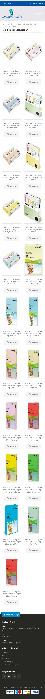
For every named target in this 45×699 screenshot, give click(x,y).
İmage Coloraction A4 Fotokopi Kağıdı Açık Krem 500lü (11, 73)
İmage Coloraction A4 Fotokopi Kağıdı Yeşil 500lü (33, 229)
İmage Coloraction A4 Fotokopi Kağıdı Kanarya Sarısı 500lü (11, 229)
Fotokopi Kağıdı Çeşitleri (27, 24)
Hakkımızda (6, 658)
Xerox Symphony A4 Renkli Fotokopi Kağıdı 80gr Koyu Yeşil (33, 489)
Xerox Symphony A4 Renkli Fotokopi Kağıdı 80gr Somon (12, 385)
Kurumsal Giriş (36, 3)
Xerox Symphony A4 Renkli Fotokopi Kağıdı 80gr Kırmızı (33, 437)
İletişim (4, 655)
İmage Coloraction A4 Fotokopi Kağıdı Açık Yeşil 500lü (33, 125)
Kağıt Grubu (11, 24)
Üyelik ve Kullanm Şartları (11, 665)
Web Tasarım (38, 687)
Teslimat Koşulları (8, 662)
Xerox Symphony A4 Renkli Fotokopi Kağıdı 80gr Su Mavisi (33, 333)
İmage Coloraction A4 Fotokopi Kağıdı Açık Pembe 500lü (33, 73)
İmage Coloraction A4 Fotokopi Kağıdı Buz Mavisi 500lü (11, 125)
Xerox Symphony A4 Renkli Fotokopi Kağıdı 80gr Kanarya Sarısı (12, 489)
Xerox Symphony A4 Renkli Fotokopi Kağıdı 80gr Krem (33, 281)
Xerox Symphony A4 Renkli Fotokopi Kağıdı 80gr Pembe (12, 437)
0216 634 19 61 (7, 636)
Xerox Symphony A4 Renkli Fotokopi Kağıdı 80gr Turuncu (12, 593)
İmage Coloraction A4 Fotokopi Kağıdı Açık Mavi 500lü (11, 281)
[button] (35, 13)
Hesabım (5, 652)
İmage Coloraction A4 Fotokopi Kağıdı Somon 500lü (11, 177)
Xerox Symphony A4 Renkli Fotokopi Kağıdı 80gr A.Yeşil (33, 541)
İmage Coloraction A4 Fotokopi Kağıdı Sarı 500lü (33, 177)
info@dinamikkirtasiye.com (11, 642)
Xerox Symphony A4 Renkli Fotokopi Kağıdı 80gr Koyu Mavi (12, 541)
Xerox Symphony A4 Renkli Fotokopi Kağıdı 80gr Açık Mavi (12, 333)
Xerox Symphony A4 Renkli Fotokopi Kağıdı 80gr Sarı (33, 385)
